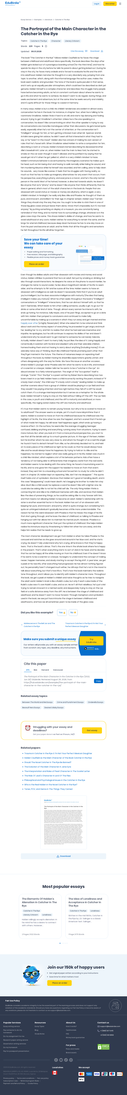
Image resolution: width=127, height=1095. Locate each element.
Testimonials (71, 1030)
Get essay (92, 730)
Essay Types (39, 1026)
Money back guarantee (75, 1037)
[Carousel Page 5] (66, 943)
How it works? (71, 1026)
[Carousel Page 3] (63, 943)
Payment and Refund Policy (14, 1083)
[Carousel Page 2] (61, 943)
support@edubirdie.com (110, 1026)
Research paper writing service (15, 1040)
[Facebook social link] (56, 1060)
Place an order (36, 264)
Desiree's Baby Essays (54, 707)
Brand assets (71, 1053)
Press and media (72, 1049)
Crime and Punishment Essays (70, 702)
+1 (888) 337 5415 (106, 1031)
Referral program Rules (30, 1081)
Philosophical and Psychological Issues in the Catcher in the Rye (54, 780)
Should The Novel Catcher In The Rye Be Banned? (47, 762)
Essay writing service (11, 1026)
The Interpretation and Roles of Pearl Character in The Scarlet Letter (57, 771)
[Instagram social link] (71, 1060)
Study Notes (40, 1034)
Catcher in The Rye (62, 20)
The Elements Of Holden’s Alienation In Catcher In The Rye (39, 902)
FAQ (67, 1034)
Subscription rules (10, 1081)
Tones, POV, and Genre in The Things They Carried (48, 789)
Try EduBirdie (91, 641)
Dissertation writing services (14, 1044)
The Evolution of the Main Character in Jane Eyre (47, 766)
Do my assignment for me (13, 1036)
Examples (38, 20)
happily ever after (29, 323)
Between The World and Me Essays (37, 702)
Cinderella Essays (95, 702)
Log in (96, 3)
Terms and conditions (25, 1078)
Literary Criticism (72, 41)
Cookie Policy (33, 1083)
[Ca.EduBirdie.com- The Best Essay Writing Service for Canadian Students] (54, 1073)
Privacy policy (8, 1078)
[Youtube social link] (61, 1060)
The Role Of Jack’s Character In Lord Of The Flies (47, 775)
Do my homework (10, 1047)
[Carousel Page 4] (65, 943)
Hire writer (110, 3)
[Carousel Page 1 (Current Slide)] (60, 943)
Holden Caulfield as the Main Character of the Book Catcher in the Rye (58, 757)
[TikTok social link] (66, 1060)
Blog (36, 1030)
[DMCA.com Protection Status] (103, 1046)
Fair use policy (42, 1078)
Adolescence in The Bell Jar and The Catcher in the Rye (39, 625)
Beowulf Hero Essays (31, 707)
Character (56, 41)
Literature (48, 20)
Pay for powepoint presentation (16, 1051)
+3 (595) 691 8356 (107, 1035)
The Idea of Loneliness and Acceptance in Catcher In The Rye (85, 902)
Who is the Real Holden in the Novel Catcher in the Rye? (50, 784)
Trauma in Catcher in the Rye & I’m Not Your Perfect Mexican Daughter (84, 625)
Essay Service (26, 20)
